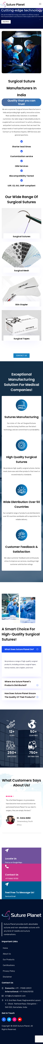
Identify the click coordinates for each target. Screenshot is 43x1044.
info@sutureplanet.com (15, 996)
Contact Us (11, 874)
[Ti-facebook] (4, 1019)
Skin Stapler (21, 304)
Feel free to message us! (19, 892)
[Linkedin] (9, 1019)
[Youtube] (20, 1019)
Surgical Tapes (21, 338)
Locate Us (11, 858)
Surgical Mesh (21, 270)
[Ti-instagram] (14, 1019)
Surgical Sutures (21, 236)
